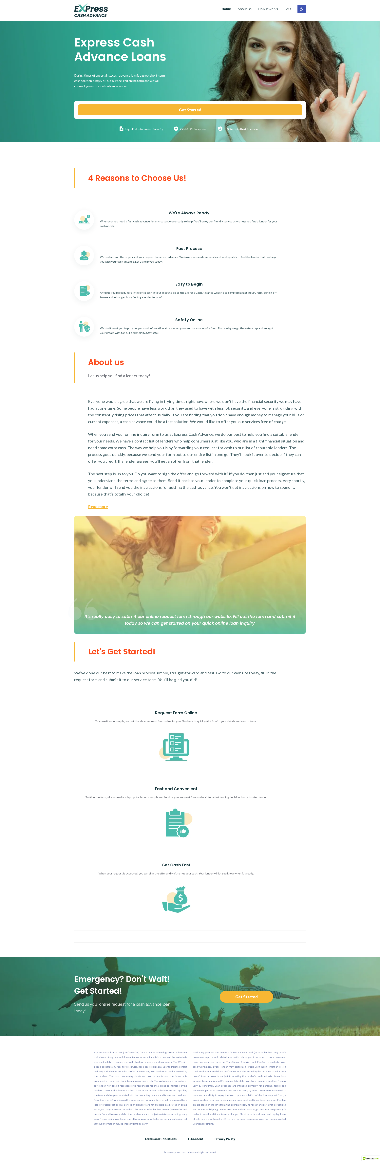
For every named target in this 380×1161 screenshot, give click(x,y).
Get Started (190, 109)
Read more (98, 506)
